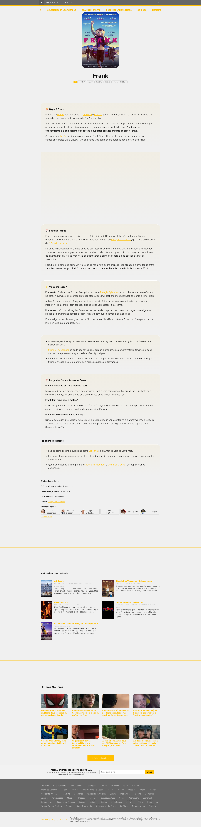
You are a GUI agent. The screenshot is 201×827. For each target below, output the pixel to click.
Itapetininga (152, 801)
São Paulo (45, 785)
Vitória (140, 801)
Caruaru (152, 805)
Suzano (82, 801)
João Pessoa (116, 801)
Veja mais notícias (101, 758)
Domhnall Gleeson (117, 464)
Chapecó (81, 797)
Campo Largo (46, 801)
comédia (87, 114)
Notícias (156, 10)
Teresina (137, 793)
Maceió (70, 797)
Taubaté (92, 797)
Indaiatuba (125, 793)
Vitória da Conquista (50, 789)
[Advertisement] (100, 95)
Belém (125, 785)
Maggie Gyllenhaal (109, 292)
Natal (65, 789)
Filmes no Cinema (59, 2)
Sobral (122, 797)
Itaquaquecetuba (107, 797)
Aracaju (131, 789)
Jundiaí (152, 789)
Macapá (44, 797)
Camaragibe (148, 797)
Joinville (130, 801)
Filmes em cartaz (91, 10)
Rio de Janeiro (76, 785)
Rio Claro (123, 805)
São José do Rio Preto (106, 805)
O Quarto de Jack (58, 243)
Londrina (66, 793)
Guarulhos (78, 793)
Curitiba (103, 785)
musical (98, 114)
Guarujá (104, 801)
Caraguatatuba (138, 805)
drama (60, 114)
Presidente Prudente (49, 793)
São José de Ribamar (66, 801)
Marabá (142, 789)
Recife (75, 789)
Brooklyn (93, 450)
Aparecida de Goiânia (96, 793)
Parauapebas (57, 797)
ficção (63, 136)
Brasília (121, 789)
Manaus (110, 789)
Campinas (149, 793)
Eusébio (135, 785)
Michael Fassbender (58, 349)
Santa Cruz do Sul (84, 805)
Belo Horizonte (59, 785)
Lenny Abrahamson (121, 239)
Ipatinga (93, 801)
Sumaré (69, 805)
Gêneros (141, 10)
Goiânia (113, 793)
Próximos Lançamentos (119, 10)
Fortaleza (115, 785)
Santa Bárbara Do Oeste (92, 789)
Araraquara (134, 797)
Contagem (91, 785)
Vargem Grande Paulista (51, 805)
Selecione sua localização (61, 10)
